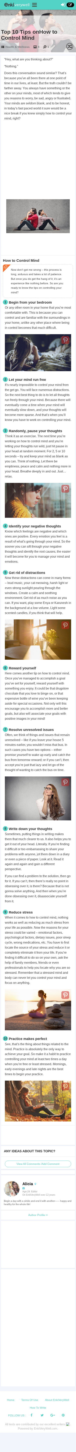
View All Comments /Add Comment (38, 1163)
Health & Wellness (17, 46)
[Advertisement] (38, 160)
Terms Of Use (29, 1399)
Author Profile (37, 1215)
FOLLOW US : (17, 1415)
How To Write (38, 1407)
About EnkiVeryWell (57, 1399)
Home (10, 1399)
